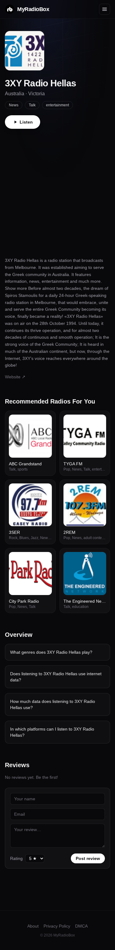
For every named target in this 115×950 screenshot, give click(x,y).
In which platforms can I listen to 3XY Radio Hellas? (52, 732)
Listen (26, 122)
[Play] (43, 422)
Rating (16, 858)
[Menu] (104, 9)
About (33, 926)
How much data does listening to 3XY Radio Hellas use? (52, 704)
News (13, 105)
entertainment (57, 105)
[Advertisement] (57, 189)
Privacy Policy (57, 926)
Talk (32, 105)
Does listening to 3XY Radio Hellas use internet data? (56, 676)
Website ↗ (15, 376)
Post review (88, 858)
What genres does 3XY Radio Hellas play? (51, 652)
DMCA (81, 926)
